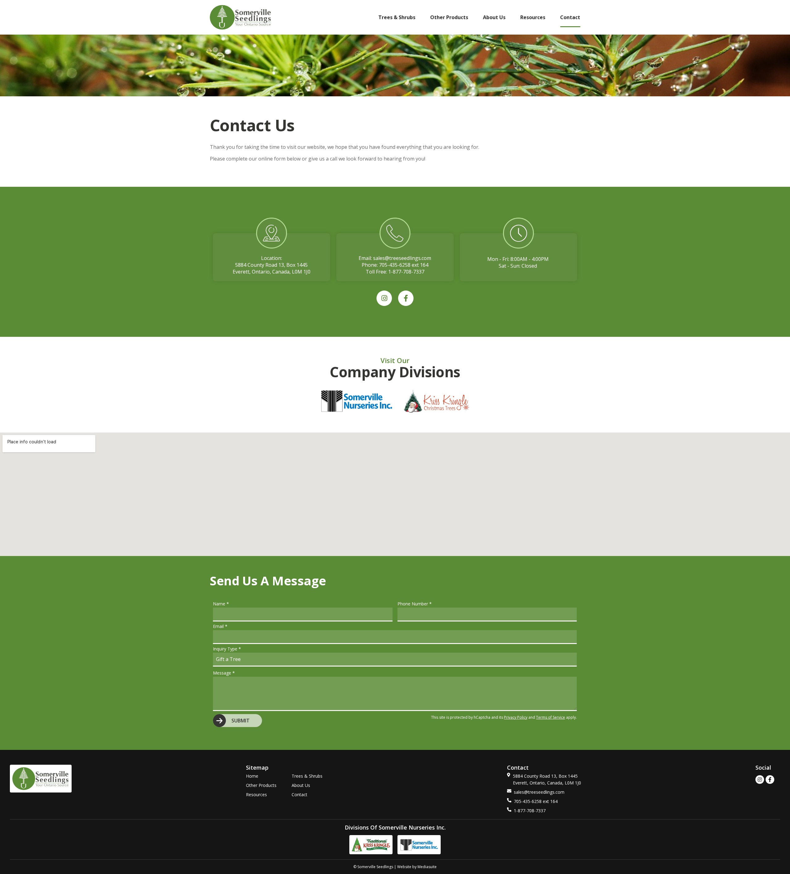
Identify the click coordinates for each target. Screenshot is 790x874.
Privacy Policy (515, 717)
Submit (240, 720)
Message (224, 673)
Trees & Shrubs (396, 17)
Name (221, 604)
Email (220, 626)
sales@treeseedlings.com (402, 258)
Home (252, 776)
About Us (494, 17)
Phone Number (414, 604)
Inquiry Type (227, 649)
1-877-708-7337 (406, 271)
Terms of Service (550, 717)
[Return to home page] (241, 17)
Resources (532, 17)
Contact (570, 17)
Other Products (449, 17)
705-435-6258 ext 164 (403, 264)
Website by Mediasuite (417, 866)
